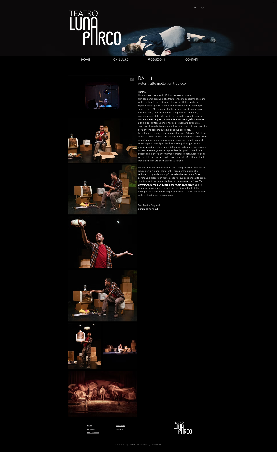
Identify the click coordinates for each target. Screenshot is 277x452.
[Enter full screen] (133, 110)
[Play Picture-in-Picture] (128, 110)
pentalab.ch (156, 444)
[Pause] (71, 110)
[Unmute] (76, 110)
